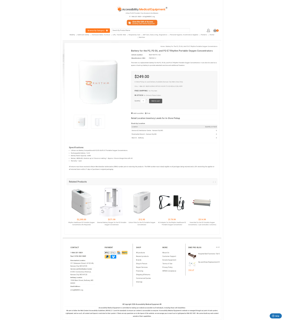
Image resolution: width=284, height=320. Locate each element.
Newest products (142, 256)
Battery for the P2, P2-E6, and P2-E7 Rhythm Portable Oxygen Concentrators (191, 46)
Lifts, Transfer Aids (119, 35)
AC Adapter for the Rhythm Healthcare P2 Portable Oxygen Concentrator (172, 223)
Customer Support (169, 256)
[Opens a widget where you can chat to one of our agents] (276, 316)
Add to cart (156, 101)
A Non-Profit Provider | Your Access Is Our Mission (142, 13)
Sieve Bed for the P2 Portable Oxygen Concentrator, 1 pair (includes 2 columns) (202, 223)
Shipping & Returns (143, 274)
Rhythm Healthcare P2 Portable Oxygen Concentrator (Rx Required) (81, 223)
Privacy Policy (167, 267)
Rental (212, 35)
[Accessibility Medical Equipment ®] (72, 29)
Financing (139, 271)
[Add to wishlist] (87, 228)
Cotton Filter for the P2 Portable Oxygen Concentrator (142, 223)
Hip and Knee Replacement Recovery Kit (213, 255)
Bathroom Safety (83, 35)
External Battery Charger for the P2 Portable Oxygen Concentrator (111, 223)
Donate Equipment (169, 260)
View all (191, 270)
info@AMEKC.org (76, 290)
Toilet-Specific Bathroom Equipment (211, 264)
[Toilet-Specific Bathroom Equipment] (192, 266)
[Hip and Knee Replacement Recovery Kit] (192, 257)
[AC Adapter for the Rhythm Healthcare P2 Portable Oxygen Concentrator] (172, 202)
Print (148, 113)
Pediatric (204, 35)
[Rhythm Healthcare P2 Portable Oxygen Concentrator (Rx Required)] (81, 202)
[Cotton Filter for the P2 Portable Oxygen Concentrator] (142, 202)
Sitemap (139, 282)
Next (218, 246)
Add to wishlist (138, 113)
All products (140, 253)
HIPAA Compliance (169, 271)
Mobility (72, 35)
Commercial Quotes (143, 278)
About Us (165, 253)
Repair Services (142, 267)
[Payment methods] (110, 253)
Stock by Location (138, 123)
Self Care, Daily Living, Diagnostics (155, 35)
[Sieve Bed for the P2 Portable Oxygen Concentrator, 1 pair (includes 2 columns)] (202, 202)
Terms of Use (167, 263)
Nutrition (142, 37)
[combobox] (151, 30)
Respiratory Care (134, 35)
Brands (138, 260)
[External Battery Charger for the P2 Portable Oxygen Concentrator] (112, 202)
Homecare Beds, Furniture (101, 35)
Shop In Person (141, 263)
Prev (216, 246)
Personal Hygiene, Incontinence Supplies (184, 35)
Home (163, 46)
